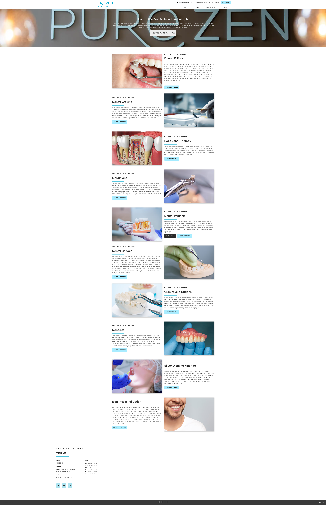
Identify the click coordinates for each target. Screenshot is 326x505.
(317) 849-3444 (60, 463)
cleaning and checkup (186, 78)
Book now (226, 2)
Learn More (170, 236)
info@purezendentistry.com (64, 477)
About (187, 7)
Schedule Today (172, 87)
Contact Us (225, 7)
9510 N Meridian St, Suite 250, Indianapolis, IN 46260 (65, 470)
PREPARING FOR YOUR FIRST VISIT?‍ (163, 33)
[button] (196, 7)
